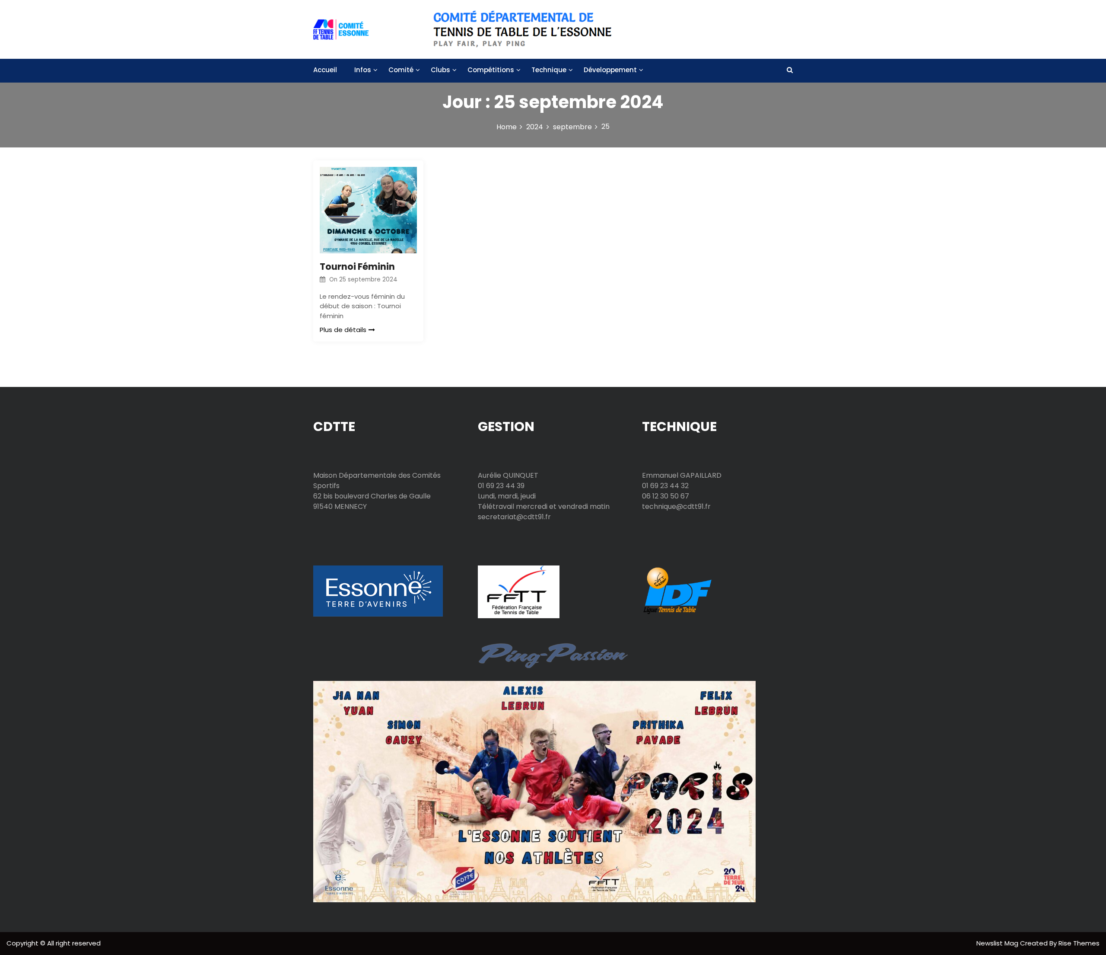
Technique (548, 69)
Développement (610, 69)
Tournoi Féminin (357, 266)
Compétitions (490, 69)
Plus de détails (343, 329)
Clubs (440, 69)
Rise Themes (1079, 943)
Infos (362, 69)
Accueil (325, 69)
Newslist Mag (998, 943)
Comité (400, 69)
